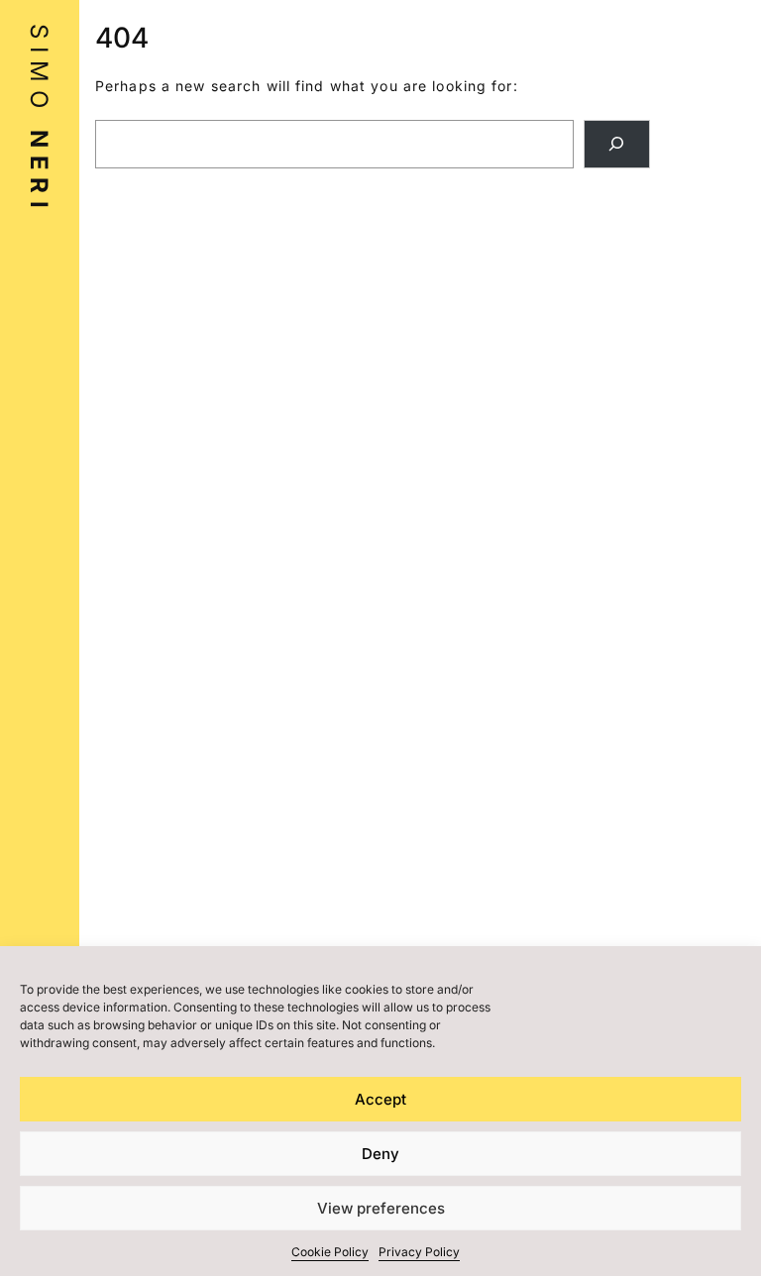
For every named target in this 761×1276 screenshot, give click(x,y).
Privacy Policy (419, 1251)
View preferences (381, 1208)
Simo (39, 120)
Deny (380, 1153)
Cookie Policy (330, 1251)
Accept (380, 1099)
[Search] (617, 144)
